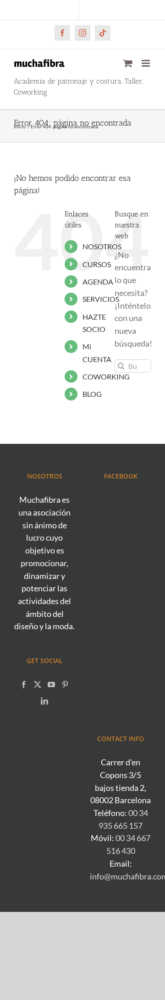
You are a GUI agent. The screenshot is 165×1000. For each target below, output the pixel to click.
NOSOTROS (101, 246)
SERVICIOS (100, 299)
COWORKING (106, 376)
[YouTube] (51, 684)
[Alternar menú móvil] (146, 63)
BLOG (92, 393)
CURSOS (96, 264)
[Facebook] (24, 684)
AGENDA (97, 281)
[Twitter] (37, 684)
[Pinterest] (65, 684)
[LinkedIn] (44, 701)
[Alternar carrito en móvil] (127, 63)
